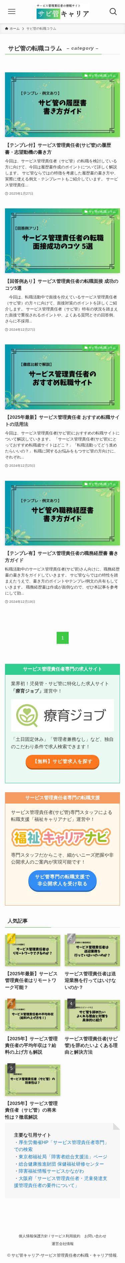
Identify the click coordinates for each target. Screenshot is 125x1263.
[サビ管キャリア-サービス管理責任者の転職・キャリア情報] (62, 11)
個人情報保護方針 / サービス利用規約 (49, 1236)
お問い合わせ (95, 1236)
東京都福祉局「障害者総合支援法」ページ (63, 1156)
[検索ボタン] (113, 11)
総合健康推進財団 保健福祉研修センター (61, 1164)
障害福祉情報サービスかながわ (51, 1171)
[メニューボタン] (11, 11)
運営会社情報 (63, 1244)
